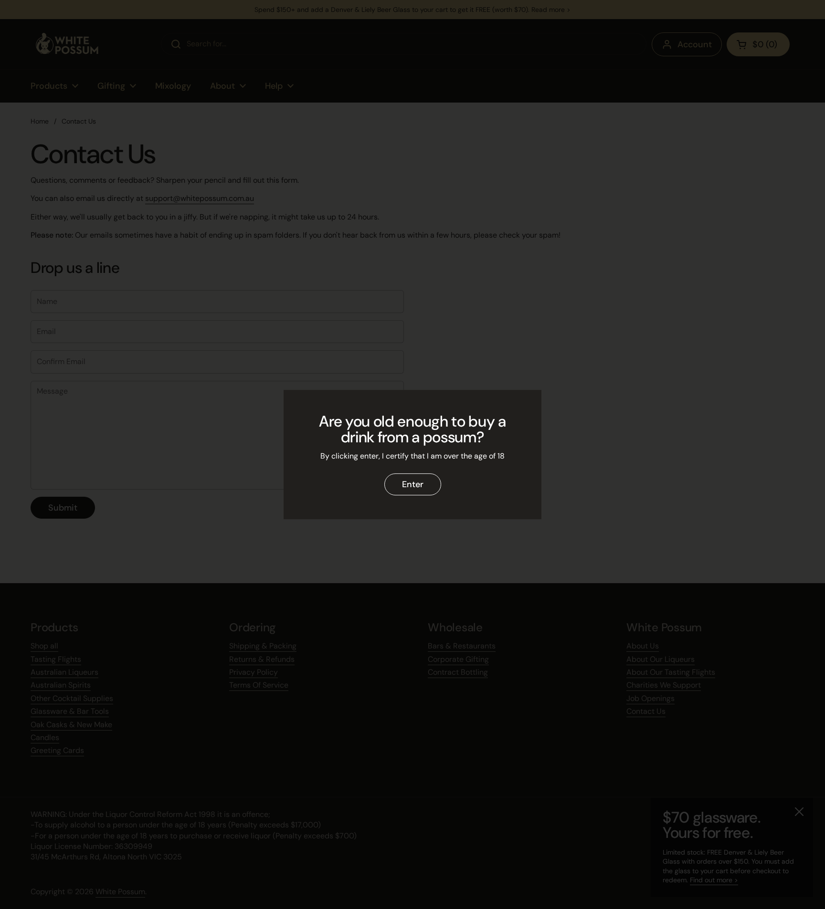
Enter (412, 484)
